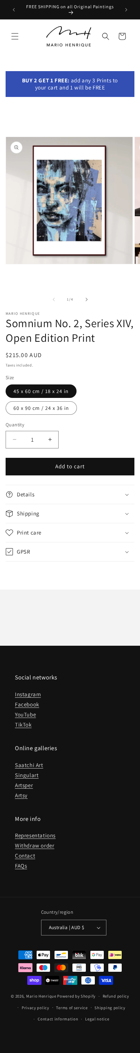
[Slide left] (54, 299)
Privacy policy (35, 1007)
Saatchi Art (29, 765)
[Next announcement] (126, 9)
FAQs (21, 865)
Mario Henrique (41, 996)
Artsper (24, 785)
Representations (35, 835)
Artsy (21, 795)
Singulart (26, 775)
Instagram (28, 694)
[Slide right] (86, 299)
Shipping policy (109, 1007)
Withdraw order (34, 845)
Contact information (58, 1019)
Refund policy (116, 996)
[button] (15, 36)
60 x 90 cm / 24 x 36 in (41, 408)
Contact (25, 855)
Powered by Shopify (76, 996)
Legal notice (97, 1019)
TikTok (23, 724)
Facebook (27, 704)
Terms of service (71, 1007)
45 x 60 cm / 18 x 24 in (41, 391)
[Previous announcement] (14, 9)
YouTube (25, 714)
